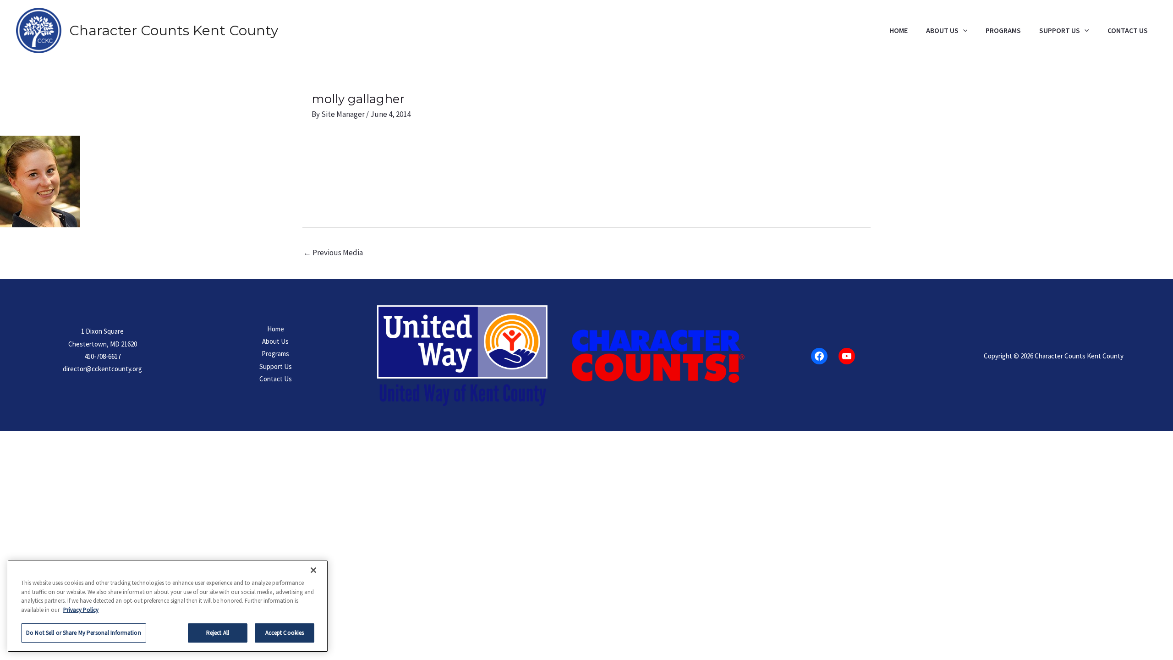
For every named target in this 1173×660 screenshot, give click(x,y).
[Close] (313, 570)
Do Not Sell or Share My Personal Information (83, 633)
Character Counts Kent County (173, 30)
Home (898, 31)
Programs (1003, 31)
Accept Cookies (284, 633)
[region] (167, 606)
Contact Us (1127, 31)
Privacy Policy (81, 610)
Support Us (1059, 31)
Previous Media (333, 253)
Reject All (217, 633)
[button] (963, 31)
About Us (942, 31)
